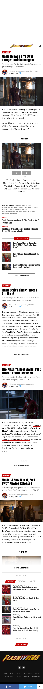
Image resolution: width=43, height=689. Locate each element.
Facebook (26, 677)
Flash (29, 205)
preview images (9, 211)
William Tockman (10, 213)
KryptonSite (36, 677)
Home (5, 674)
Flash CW (6, 207)
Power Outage (21, 209)
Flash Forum (9, 677)
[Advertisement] (21, 21)
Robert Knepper (23, 211)
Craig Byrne (14, 73)
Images (37, 674)
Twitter (18, 677)
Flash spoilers (32, 207)
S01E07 (33, 211)
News (18, 674)
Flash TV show (8, 209)
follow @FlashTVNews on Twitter (16, 439)
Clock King (20, 205)
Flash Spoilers (27, 674)
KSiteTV (12, 674)
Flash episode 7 (18, 207)
